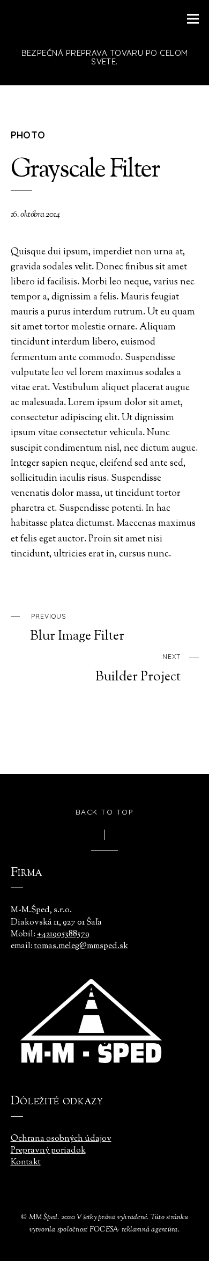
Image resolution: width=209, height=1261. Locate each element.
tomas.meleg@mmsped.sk (81, 946)
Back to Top (105, 811)
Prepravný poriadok (48, 1151)
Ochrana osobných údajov (61, 1139)
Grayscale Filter (85, 170)
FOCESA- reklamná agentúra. (134, 1230)
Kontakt (26, 1162)
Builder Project (138, 669)
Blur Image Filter (77, 628)
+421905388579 (63, 934)
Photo (28, 135)
